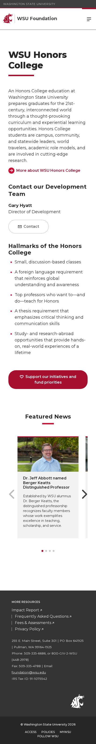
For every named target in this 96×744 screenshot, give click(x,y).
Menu (89, 18)
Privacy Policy (28, 629)
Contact (31, 226)
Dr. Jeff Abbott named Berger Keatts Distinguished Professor (46, 482)
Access (30, 732)
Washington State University (29, 4)
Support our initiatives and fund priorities (50, 379)
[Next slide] (84, 494)
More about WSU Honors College (48, 170)
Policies (48, 732)
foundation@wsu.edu (29, 672)
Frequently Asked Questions (42, 616)
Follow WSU (48, 736)
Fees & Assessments (33, 623)
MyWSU (65, 732)
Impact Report (25, 610)
